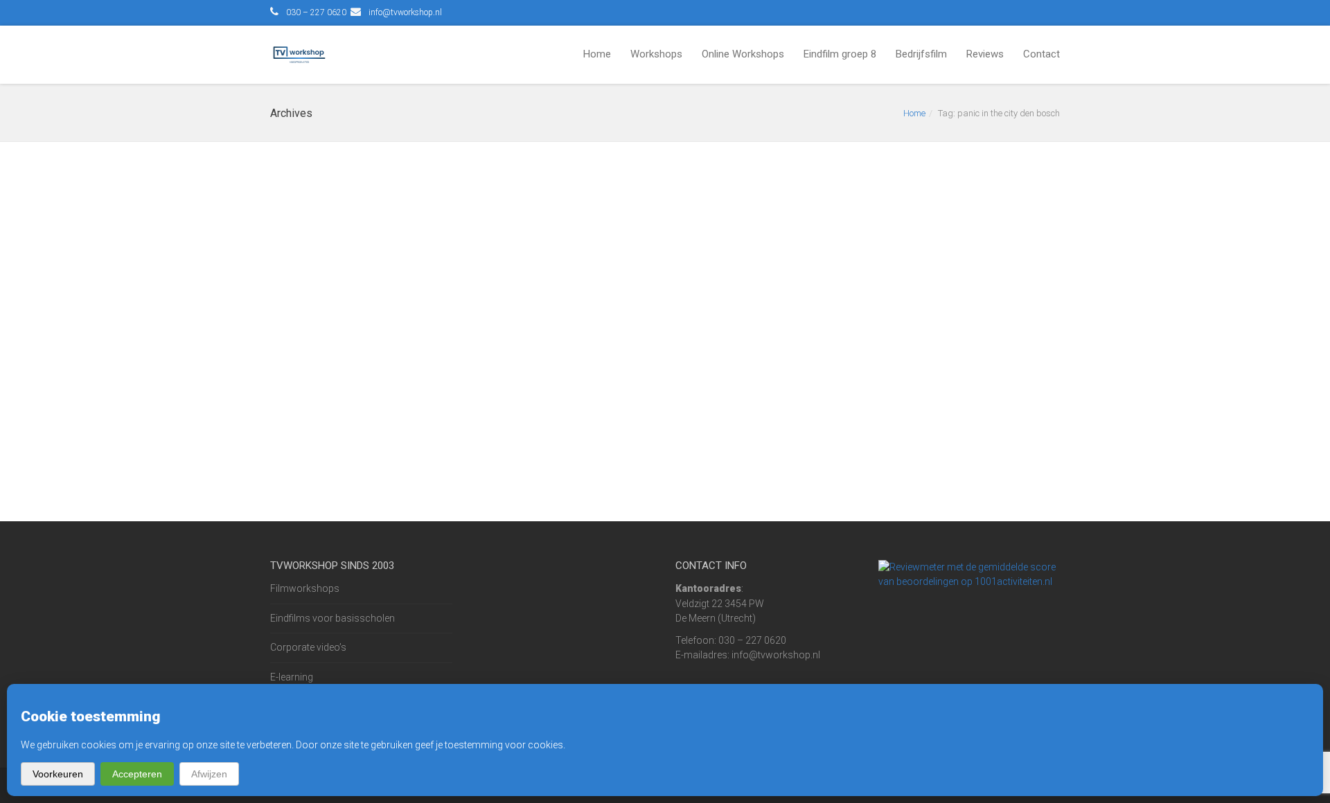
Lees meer (311, 434)
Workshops (656, 54)
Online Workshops (743, 54)
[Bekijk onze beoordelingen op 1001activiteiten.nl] (969, 573)
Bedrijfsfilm (921, 54)
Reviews (985, 54)
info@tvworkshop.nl (405, 12)
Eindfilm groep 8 (840, 54)
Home (597, 54)
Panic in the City (330, 197)
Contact (1041, 54)
